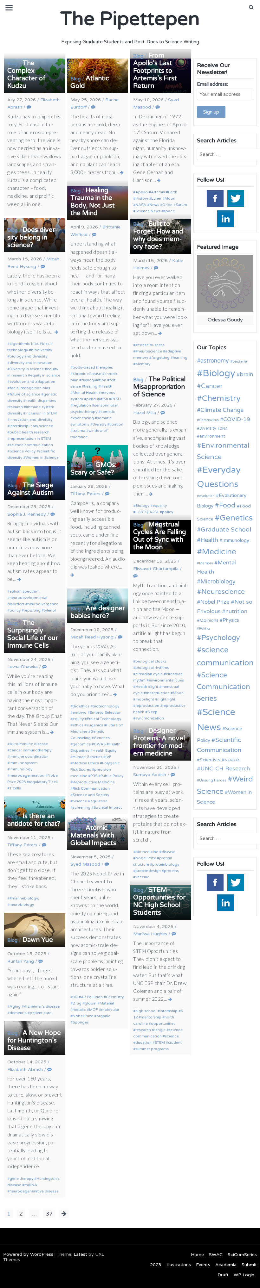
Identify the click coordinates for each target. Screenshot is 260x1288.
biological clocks (150, 661)
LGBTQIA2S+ (147, 512)
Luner (156, 198)
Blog (12, 63)
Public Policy (112, 776)
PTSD (116, 399)
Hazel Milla (144, 412)
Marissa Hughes (150, 933)
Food (227, 505)
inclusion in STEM (41, 413)
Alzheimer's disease (42, 1006)
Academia (226, 1264)
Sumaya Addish (149, 774)
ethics (78, 725)
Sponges (81, 1022)
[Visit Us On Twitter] (235, 198)
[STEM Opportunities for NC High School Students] (170, 999)
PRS (93, 776)
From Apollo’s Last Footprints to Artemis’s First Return (155, 71)
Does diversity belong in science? (32, 237)
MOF (93, 1009)
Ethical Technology (104, 719)
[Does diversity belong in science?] (57, 331)
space (169, 211)
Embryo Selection (105, 712)
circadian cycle (149, 674)
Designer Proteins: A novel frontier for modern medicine (159, 742)
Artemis (158, 192)
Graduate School (226, 529)
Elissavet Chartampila (156, 568)
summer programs (152, 1049)
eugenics (95, 725)
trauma (79, 430)
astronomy (214, 360)
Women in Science (42, 457)
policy (167, 512)
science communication (31, 445)
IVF (108, 757)
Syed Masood (85, 864)
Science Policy (23, 451)
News (154, 204)
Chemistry (115, 997)
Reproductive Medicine (94, 782)
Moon (170, 198)
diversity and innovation (31, 362)
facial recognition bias (30, 388)
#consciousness (150, 345)
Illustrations (178, 1264)
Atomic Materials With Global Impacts (93, 835)
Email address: (212, 84)
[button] (251, 7)
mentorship (151, 1017)
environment (212, 436)
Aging (15, 1006)
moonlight (144, 699)
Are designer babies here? (97, 612)
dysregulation (93, 380)
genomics (82, 744)
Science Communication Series (223, 687)
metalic (79, 1009)
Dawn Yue (38, 940)
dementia (18, 1013)
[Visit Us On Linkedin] (225, 218)
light (154, 686)
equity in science (45, 375)
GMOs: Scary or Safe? (93, 468)
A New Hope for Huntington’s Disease (34, 1040)
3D (75, 997)
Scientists (210, 759)
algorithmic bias (24, 343)
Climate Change (222, 410)
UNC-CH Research (225, 768)
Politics (205, 628)
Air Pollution (92, 997)
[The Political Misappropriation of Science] (151, 493)
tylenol (50, 610)
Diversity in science (27, 369)
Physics (231, 620)
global (90, 1003)
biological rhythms (152, 667)
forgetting (160, 357)
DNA (224, 428)
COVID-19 (236, 419)
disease (168, 851)
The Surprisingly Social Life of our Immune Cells (32, 634)
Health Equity (104, 750)
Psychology (220, 638)
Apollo (141, 192)
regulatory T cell (43, 782)
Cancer (212, 386)
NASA (140, 204)
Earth (172, 192)
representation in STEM (30, 438)
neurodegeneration (27, 775)
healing (90, 386)
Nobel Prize (145, 858)
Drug (77, 1003)
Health (106, 386)
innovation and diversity (31, 419)
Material (107, 1003)
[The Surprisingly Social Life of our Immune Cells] (52, 732)
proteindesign (148, 870)
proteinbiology (165, 864)
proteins (171, 870)
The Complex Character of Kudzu (26, 74)
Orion (167, 204)
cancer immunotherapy (30, 750)
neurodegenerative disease (34, 1191)
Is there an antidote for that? (33, 820)
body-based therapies (93, 367)
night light (166, 699)
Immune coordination (29, 756)
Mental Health (85, 392)
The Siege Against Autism (30, 489)
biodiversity (41, 350)
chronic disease (87, 373)
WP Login (244, 1275)
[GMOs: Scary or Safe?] (72, 574)
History (141, 198)
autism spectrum (25, 591)
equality (160, 505)
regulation (82, 405)
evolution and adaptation (32, 381)
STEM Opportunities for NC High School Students (159, 901)
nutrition (236, 611)
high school (146, 1011)
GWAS (100, 744)
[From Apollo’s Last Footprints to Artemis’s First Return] (159, 180)
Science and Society (91, 795)
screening (81, 807)
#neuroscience (148, 351)
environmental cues (166, 680)
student (175, 1042)
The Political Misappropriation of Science (159, 387)
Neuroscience (223, 592)
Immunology (21, 769)
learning (180, 357)
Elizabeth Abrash (25, 1069)
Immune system (24, 763)
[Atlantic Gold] (122, 172)
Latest (80, 1254)
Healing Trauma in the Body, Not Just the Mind (92, 202)
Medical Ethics (86, 763)
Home (197, 1254)
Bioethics (81, 706)
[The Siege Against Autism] (19, 579)
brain (246, 374)
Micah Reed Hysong (92, 637)
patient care (40, 1013)
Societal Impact (108, 807)
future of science (25, 394)
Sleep (152, 712)
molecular (110, 1009)
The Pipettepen (130, 19)
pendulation (97, 399)
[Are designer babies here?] (115, 694)
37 (49, 1213)
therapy (99, 424)
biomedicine (146, 851)
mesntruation (158, 693)
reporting (32, 610)
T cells (15, 788)
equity (78, 719)
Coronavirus (209, 420)
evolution (207, 496)
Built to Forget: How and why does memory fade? (158, 235)
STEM (160, 1042)
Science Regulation (90, 801)
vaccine (142, 877)
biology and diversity (28, 356)
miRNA (30, 1185)
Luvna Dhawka (22, 666)
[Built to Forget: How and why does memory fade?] (160, 333)
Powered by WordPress (28, 1254)
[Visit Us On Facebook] (215, 198)
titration (116, 424)
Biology (142, 505)
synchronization (149, 718)
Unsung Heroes (212, 780)
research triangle (150, 1030)
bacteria (239, 361)
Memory (142, 364)
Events (203, 1264)
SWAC (216, 1254)
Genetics (102, 738)
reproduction (147, 705)
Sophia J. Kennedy (26, 514)
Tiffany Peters (85, 493)
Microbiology (218, 581)
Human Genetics (87, 757)
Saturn (181, 204)
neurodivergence (43, 604)
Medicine (219, 552)
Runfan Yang (20, 961)
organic (103, 1016)
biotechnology (106, 706)
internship (169, 1011)
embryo (80, 712)
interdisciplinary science (31, 426)
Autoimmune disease (29, 744)
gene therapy (21, 1178)
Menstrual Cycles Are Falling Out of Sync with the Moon (159, 536)
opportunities (163, 1023)
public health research (29, 432)
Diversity (207, 428)
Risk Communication (91, 788)
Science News (147, 211)
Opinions (209, 620)
